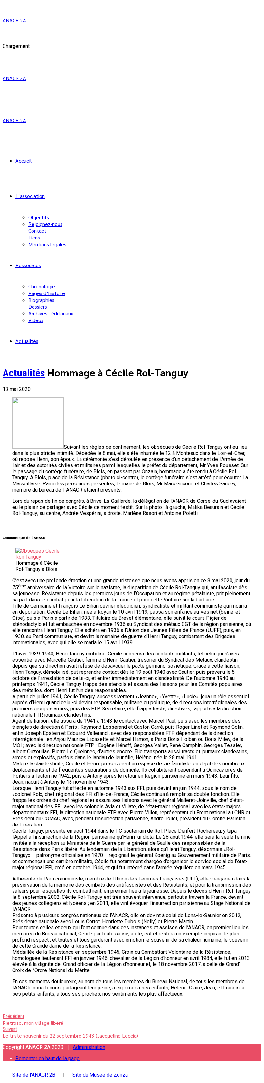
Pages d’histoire (46, 293)
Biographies (41, 299)
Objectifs (38, 217)
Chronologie (41, 286)
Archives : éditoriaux (50, 313)
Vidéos (35, 320)
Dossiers (37, 306)
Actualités (26, 341)
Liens (34, 237)
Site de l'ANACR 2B (33, 1075)
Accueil (23, 160)
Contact (37, 230)
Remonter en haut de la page (47, 1058)
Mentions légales (47, 244)
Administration (89, 1047)
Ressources (28, 265)
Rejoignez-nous (45, 224)
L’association (30, 196)
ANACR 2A (14, 20)
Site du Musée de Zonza (100, 1075)
